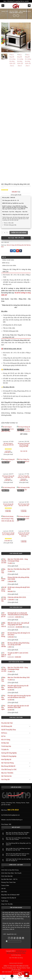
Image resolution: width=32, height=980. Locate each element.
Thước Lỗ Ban (5, 885)
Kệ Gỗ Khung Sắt (19, 245)
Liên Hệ (3, 888)
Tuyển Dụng (4, 901)
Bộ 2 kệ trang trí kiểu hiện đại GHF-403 (23, 504)
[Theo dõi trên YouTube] (23, 938)
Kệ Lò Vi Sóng (14, 11)
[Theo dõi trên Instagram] (12, 938)
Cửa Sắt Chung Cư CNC (9, 769)
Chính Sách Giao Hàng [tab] (9, 265)
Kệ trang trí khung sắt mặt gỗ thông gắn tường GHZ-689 (24, 445)
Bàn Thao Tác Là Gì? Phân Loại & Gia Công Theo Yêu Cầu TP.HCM (18, 838)
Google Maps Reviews (16, 963)
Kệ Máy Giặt (5, 743)
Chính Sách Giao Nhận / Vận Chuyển (11, 873)
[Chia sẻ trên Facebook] (11, 250)
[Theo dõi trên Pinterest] (20, 938)
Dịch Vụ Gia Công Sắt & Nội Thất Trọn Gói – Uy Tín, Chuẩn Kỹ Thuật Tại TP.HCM (18, 854)
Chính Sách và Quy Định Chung (10, 870)
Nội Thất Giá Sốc (6, 776)
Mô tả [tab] (4, 257)
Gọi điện (20, 977)
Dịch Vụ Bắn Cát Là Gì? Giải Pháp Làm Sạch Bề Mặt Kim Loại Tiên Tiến (18, 849)
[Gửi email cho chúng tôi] (17, 938)
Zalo (4, 978)
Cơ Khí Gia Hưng (16, 955)
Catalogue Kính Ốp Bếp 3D (8, 897)
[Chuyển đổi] (30, 726)
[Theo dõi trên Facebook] (9, 938)
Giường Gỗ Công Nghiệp (9, 753)
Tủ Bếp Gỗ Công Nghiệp (8, 756)
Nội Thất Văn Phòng (7, 763)
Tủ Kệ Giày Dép (6, 746)
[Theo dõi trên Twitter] (14, 938)
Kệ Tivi (3, 736)
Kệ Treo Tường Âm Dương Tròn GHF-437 (24, 476)
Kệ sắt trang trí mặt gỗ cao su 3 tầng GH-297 (8, 533)
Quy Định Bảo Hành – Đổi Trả (9, 879)
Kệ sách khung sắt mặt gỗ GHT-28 (8, 504)
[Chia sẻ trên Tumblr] (20, 250)
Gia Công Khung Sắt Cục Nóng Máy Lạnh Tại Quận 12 (18, 843)
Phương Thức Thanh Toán (8, 882)
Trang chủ (4, 11)
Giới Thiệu (4, 891)
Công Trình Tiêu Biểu (7, 904)
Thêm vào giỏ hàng (18, 232)
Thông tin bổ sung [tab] (8, 260)
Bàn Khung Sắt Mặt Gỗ (8, 766)
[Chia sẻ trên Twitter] (14, 250)
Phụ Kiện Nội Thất (6, 723)
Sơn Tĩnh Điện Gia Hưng (16, 957)
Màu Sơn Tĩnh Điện (7, 773)
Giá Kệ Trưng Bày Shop (8, 729)
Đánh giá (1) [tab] (5, 262)
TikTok (12, 978)
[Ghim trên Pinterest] (17, 250)
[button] (2, 5)
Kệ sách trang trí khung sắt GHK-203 (8, 444)
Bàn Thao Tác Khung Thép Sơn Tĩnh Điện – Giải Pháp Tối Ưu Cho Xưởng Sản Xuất (18, 833)
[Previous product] (17, 15)
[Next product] (14, 15)
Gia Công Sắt (5, 779)
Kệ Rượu (4, 733)
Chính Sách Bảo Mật (6, 876)
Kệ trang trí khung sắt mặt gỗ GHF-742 (8, 476)
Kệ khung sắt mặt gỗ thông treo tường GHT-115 (23, 534)
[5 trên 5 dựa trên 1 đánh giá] (16, 189)
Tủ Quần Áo (5, 749)
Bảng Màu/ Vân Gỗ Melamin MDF (10, 894)
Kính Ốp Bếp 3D (6, 759)
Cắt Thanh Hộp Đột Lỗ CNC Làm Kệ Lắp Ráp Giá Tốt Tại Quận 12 (18, 859)
